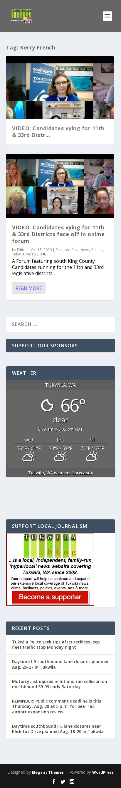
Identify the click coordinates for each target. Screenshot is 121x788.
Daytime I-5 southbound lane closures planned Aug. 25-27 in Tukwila (60, 664)
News (85, 249)
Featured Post (67, 249)
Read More (29, 288)
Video (31, 254)
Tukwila (18, 254)
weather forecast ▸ (60, 472)
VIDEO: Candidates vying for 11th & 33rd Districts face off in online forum (58, 234)
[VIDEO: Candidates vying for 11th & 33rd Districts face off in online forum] (60, 186)
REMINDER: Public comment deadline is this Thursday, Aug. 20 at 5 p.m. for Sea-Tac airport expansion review (56, 706)
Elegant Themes (48, 772)
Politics (97, 249)
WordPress (103, 772)
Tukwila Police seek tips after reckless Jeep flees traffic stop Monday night (56, 644)
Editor (22, 249)
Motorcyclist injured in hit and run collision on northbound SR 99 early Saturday (59, 684)
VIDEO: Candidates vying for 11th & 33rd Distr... (58, 131)
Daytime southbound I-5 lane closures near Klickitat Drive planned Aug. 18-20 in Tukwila (58, 728)
